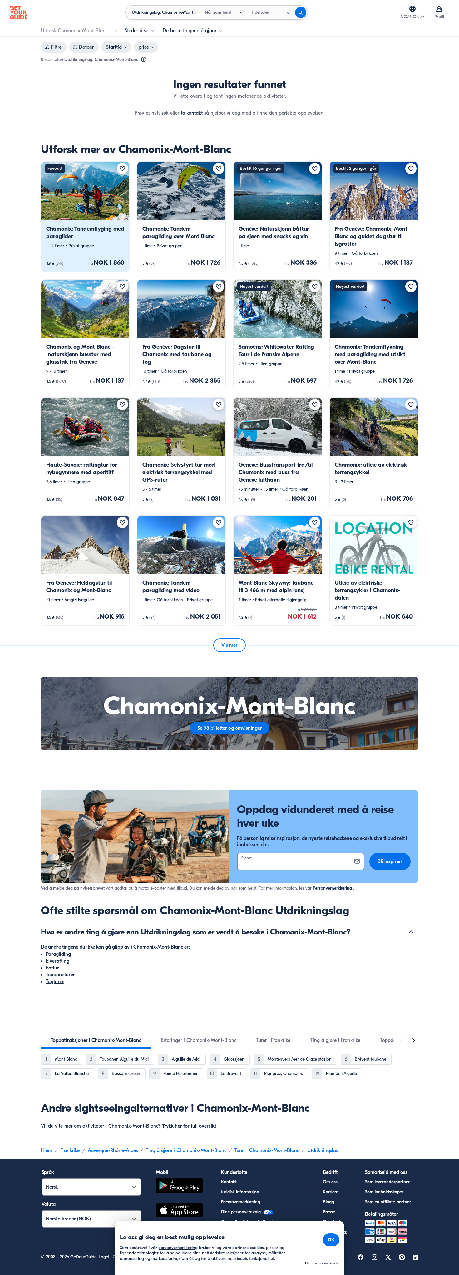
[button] (85, 216)
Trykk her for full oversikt (189, 1126)
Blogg (328, 1201)
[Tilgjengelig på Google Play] (179, 1186)
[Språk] (412, 9)
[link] (85, 216)
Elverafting (57, 961)
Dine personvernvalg (241, 1211)
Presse (329, 1211)
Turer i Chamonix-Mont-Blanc (266, 1150)
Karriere (330, 1191)
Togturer (55, 981)
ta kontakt (192, 113)
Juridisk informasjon (240, 1191)
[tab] (96, 1040)
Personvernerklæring (332, 888)
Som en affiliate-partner (388, 1201)
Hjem (46, 1150)
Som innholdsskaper (384, 1191)
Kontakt (229, 1181)
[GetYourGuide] (18, 12)
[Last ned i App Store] (179, 1211)
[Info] (143, 59)
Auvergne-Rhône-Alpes (113, 1150)
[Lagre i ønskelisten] (122, 168)
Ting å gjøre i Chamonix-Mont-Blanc (186, 1150)
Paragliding (58, 954)
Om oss (330, 1181)
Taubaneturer (60, 975)
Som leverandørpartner (387, 1181)
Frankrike (70, 1150)
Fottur (52, 968)
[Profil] (439, 9)
